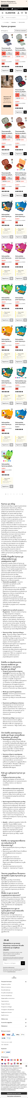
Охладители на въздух (6, 1006)
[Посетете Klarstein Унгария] (8, 1064)
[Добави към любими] (12, 35)
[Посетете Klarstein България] (21, 1064)
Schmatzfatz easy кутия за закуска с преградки (20, 382)
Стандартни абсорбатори (7, 1009)
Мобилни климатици (6, 987)
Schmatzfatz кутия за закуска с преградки (7, 465)
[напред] (22, 494)
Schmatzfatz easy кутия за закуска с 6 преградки (20, 174)
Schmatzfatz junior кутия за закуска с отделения (6, 215)
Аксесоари (13, 22)
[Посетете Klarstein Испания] (18, 1060)
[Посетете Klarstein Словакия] (2, 1064)
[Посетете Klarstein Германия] (2, 1060)
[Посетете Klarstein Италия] (15, 1060)
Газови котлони (5, 1015)
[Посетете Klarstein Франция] (11, 1060)
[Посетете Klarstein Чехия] (5, 1064)
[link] (7, 40)
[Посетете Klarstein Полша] (11, 1064)
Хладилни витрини (5, 1004)
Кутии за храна (22, 22)
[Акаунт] (18, 13)
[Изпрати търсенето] (2, 17)
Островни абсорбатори (7, 992)
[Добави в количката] (11, 70)
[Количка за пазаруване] (26, 13)
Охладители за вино (6, 984)
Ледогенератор (5, 1001)
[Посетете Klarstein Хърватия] (15, 1064)
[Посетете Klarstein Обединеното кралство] (21, 1060)
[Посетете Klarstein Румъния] (18, 1064)
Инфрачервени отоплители (7, 998)
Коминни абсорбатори (6, 995)
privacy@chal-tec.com (11, 971)
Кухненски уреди (5, 22)
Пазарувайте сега (4, 5)
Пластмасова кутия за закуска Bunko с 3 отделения (20, 91)
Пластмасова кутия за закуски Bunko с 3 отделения (7, 49)
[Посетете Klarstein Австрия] (5, 1060)
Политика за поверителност (8, 967)
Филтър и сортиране (21, 30)
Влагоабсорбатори (5, 990)
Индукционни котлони (6, 1012)
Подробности (5, 70)
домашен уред (11, 796)
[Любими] (22, 13)
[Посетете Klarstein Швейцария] (8, 1060)
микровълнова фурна (17, 743)
